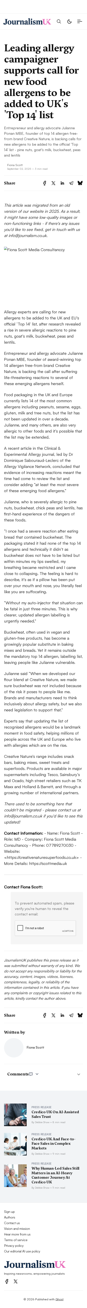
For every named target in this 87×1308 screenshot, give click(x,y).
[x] (15, 1281)
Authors (9, 1217)
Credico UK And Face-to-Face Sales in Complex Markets (53, 1143)
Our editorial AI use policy (22, 1251)
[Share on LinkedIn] (62, 183)
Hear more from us (17, 1234)
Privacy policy (14, 1246)
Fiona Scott (15, 165)
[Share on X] (53, 183)
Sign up (9, 1212)
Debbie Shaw (42, 1122)
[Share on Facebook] (44, 183)
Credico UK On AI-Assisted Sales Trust (55, 1114)
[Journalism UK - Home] (27, 21)
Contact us (12, 1223)
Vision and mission (17, 1229)
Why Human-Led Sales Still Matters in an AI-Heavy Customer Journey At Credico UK (55, 1175)
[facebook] (7, 1281)
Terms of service (16, 1240)
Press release (41, 1107)
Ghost (59, 1299)
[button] (58, 21)
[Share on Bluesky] (80, 183)
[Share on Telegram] (71, 183)
